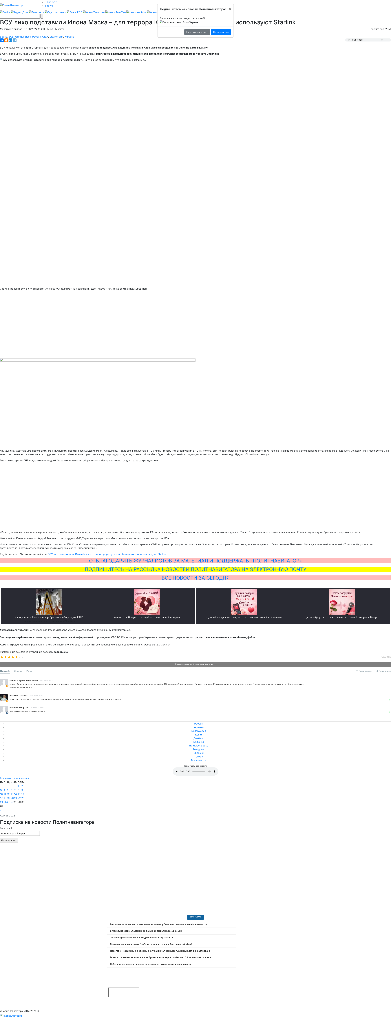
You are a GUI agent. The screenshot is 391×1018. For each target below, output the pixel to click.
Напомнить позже (197, 32)
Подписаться (221, 32)
